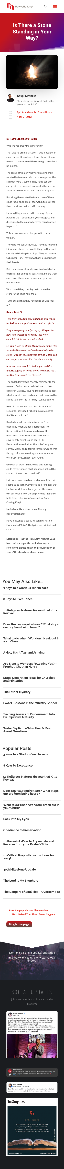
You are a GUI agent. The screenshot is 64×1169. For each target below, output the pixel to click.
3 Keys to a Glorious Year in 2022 (25, 588)
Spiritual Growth (26, 112)
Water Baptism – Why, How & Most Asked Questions (27, 730)
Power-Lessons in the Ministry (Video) (30, 703)
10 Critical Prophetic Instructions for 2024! (28, 857)
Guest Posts (45, 112)
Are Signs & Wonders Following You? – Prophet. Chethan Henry (30, 665)
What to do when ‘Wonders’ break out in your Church (31, 640)
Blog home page (19, 924)
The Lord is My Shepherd (21, 880)
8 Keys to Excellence (18, 599)
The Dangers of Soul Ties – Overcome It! (31, 891)
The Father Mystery (17, 692)
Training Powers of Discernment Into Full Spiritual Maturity (29, 715)
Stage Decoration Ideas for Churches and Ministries (29, 679)
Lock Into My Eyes (16, 819)
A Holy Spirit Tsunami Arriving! (24, 652)
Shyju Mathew (26, 96)
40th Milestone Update (19, 869)
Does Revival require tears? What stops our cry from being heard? (31, 626)
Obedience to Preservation (22, 830)
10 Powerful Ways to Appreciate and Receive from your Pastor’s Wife (28, 843)
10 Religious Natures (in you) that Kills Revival (30, 611)
